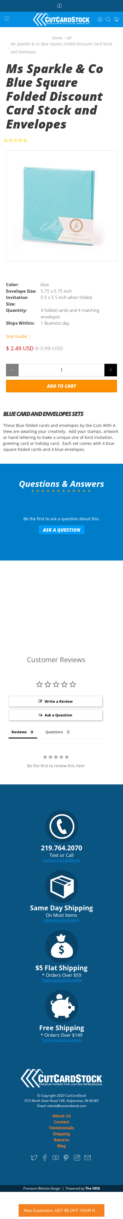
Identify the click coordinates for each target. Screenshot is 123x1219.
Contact (61, 1121)
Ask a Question (61, 530)
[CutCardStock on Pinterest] (66, 1159)
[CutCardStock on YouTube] (55, 1159)
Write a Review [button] (59, 701)
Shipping (61, 1133)
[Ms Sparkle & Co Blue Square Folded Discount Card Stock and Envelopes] (61, 206)
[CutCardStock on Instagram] (77, 1159)
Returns (61, 1139)
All (69, 38)
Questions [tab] (54, 731)
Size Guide (17, 336)
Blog (61, 1145)
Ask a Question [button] (58, 715)
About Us (61, 1115)
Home (57, 38)
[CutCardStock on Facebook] (44, 1159)
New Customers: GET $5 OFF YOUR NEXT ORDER (61, 1210)
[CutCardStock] (61, 19)
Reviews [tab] (19, 731)
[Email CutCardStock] (87, 1159)
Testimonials (61, 1127)
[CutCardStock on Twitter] (34, 1159)
